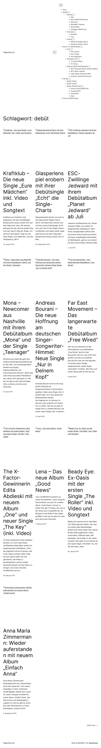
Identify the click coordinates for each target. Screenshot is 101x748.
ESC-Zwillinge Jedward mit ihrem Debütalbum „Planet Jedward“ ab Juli (83, 195)
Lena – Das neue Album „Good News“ (49, 481)
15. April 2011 (40, 416)
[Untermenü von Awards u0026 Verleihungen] (88, 66)
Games (65, 79)
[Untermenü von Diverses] (74, 32)
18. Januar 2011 (73, 551)
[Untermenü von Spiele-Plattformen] (82, 86)
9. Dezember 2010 (9, 713)
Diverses (70, 32)
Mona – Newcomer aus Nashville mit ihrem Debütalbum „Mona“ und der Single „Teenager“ (17, 327)
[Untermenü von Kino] (71, 49)
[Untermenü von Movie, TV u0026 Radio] (81, 47)
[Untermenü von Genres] (73, 15)
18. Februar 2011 (9, 576)
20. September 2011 (42, 244)
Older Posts (92, 725)
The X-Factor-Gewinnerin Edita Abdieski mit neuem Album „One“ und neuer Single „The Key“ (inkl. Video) (18, 502)
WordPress (93, 743)
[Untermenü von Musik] (68, 12)
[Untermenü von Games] (69, 79)
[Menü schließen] (61, 5)
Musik (65, 12)
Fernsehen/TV (72, 59)
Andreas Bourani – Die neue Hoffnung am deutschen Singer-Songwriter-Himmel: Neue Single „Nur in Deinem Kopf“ (49, 340)
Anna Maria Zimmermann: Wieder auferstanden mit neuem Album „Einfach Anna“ (18, 652)
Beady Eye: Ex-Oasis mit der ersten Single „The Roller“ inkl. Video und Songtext (81, 493)
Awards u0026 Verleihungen (77, 66)
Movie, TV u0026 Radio (71, 47)
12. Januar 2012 (8, 244)
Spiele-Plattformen (74, 86)
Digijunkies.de (8, 52)
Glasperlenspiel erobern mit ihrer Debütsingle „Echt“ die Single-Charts (49, 191)
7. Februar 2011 (40, 524)
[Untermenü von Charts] (73, 39)
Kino (68, 49)
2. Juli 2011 (72, 248)
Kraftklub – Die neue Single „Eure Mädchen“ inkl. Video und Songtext (17, 191)
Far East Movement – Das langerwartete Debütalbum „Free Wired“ (83, 321)
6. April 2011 (72, 377)
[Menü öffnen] (55, 52)
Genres (69, 15)
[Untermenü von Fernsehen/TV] (78, 59)
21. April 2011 (8, 392)
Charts (69, 39)
